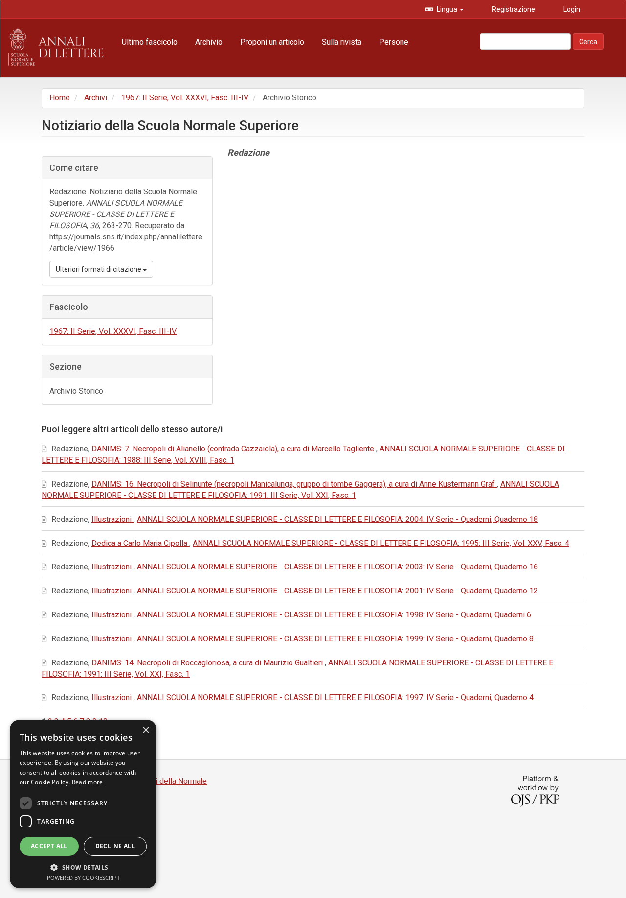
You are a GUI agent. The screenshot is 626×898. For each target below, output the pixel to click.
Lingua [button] (447, 9)
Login (571, 9)
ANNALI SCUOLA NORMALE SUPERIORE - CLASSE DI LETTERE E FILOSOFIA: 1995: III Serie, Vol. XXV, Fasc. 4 (381, 543)
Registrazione (513, 9)
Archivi (95, 97)
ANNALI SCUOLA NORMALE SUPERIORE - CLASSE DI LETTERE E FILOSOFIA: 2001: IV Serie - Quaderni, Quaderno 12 (337, 590)
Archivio (209, 42)
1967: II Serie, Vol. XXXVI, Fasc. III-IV (184, 97)
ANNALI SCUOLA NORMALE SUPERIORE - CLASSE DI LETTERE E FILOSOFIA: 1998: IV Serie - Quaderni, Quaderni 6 (334, 614)
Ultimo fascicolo (150, 42)
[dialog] (83, 804)
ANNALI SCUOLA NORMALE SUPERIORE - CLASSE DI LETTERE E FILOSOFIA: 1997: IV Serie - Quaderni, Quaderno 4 (335, 697)
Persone (393, 42)
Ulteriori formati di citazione (99, 269)
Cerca (588, 42)
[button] (83, 867)
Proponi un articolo (272, 42)
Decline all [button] (115, 846)
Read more (87, 782)
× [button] (145, 730)
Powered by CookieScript (83, 877)
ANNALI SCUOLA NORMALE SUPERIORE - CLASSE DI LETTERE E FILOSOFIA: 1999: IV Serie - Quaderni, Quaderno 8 (335, 638)
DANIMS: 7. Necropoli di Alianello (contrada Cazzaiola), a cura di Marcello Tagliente (233, 448)
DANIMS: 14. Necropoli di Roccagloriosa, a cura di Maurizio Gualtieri (208, 662)
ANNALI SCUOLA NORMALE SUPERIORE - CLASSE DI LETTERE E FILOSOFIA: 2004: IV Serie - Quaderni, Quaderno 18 (337, 519)
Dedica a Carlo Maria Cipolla (140, 543)
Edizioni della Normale (168, 781)
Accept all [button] (49, 846)
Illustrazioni (112, 519)
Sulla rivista (341, 42)
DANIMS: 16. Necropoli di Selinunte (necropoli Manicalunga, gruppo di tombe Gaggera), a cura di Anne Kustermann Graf (294, 484)
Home (59, 97)
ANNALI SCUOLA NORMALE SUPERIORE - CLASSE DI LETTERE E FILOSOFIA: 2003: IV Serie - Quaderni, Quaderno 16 (337, 566)
